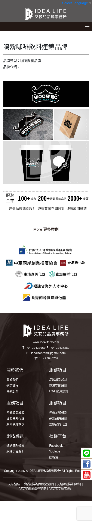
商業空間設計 (58, 385)
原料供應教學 (15, 424)
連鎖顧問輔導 (15, 412)
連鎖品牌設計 (58, 418)
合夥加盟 (12, 391)
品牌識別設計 (58, 379)
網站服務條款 (15, 445)
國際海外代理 (15, 418)
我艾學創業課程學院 (32, 488)
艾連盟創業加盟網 (69, 484)
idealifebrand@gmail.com (48, 353)
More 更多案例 (46, 229)
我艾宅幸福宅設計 (61, 488)
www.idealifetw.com (46, 342)
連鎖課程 (12, 385)
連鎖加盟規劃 (58, 412)
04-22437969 (36, 347)
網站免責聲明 (15, 451)
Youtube (54, 451)
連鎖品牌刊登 (58, 424)
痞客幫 (53, 457)
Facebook (56, 445)
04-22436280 (60, 347)
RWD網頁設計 (58, 391)
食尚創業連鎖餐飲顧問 (39, 484)
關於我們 (12, 379)
